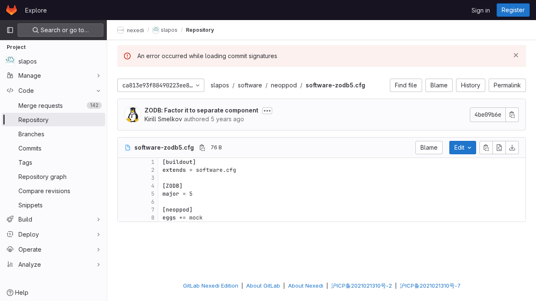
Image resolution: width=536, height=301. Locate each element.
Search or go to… (64, 29)
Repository (200, 30)
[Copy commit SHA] (512, 114)
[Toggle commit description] (267, 110)
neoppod (284, 85)
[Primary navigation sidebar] (10, 30)
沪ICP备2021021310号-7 (430, 285)
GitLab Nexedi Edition (210, 285)
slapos (220, 85)
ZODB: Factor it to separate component (201, 110)
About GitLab (263, 285)
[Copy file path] (202, 147)
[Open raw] (499, 147)
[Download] (512, 147)
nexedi (135, 30)
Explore (36, 10)
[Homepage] (11, 10)
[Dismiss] (516, 55)
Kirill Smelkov (163, 118)
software (250, 85)
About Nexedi (305, 285)
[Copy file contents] (486, 147)
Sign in (481, 10)
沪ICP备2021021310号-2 (361, 285)
